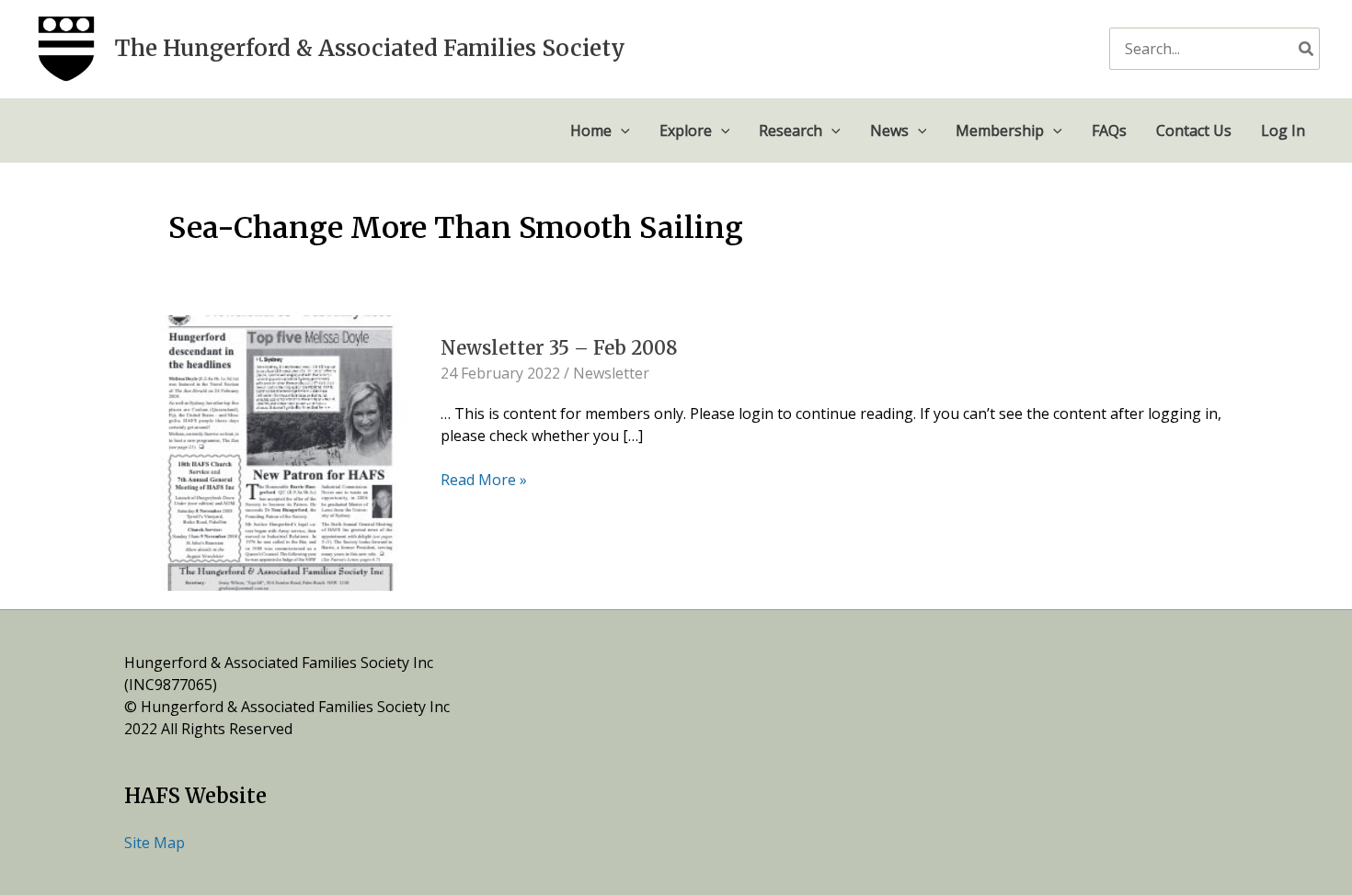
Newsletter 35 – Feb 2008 (559, 347)
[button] (621, 130)
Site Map (154, 843)
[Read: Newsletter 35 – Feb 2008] (280, 451)
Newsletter (611, 373)
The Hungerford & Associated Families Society (370, 48)
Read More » (484, 480)
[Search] (1307, 48)
